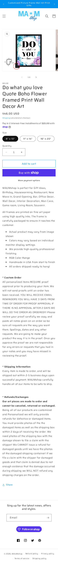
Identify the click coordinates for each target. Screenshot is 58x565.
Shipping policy (39, 558)
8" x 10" (10, 138)
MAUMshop (17, 553)
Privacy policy (47, 553)
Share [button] (9, 484)
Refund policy (31, 553)
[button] (4, 16)
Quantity (6, 146)
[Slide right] (36, 77)
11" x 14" (27, 138)
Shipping (6, 118)
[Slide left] (21, 77)
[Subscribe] (47, 517)
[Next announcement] (54, 4)
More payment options (29, 180)
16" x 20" (46, 138)
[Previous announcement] (3, 4)
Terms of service (22, 558)
